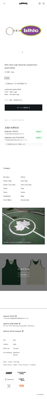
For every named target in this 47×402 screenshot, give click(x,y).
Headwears (7, 196)
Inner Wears (7, 200)
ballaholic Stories (16, 354)
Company (33, 365)
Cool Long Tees (26, 185)
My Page (16, 362)
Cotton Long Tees (9, 185)
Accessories (25, 200)
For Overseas (7, 352)
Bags (22, 196)
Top (4, 340)
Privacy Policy (7, 365)
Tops (22, 188)
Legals (15, 365)
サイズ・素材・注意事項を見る (13, 100)
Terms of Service (24, 365)
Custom (5, 344)
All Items (6, 177)
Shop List (6, 348)
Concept (16, 348)
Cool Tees (24, 181)
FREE (7, 78)
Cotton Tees (7, 181)
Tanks (5, 188)
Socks (23, 192)
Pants (5, 192)
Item (14, 340)
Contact (10, 362)
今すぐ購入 (23, 114)
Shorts (23, 177)
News (5, 362)
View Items (23, 275)
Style (14, 344)
